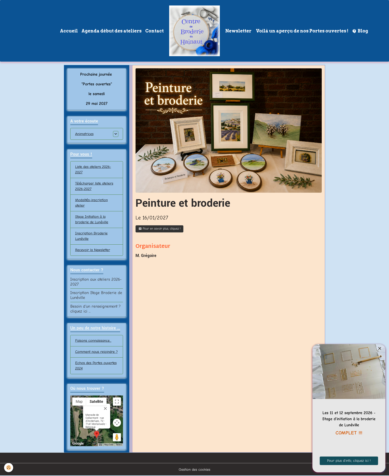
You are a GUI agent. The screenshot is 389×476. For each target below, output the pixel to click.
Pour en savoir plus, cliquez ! (161, 228)
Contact (154, 30)
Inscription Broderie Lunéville (91, 236)
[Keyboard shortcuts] (100, 444)
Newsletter (238, 30)
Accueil (69, 30)
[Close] (105, 408)
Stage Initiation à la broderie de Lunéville (91, 219)
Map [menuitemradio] (79, 401)
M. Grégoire (146, 256)
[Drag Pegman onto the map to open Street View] (117, 437)
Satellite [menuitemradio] (96, 401)
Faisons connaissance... (93, 340)
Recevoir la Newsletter (92, 250)
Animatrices (84, 134)
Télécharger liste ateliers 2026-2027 (94, 186)
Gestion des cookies (194, 469)
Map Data (108, 445)
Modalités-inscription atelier (91, 203)
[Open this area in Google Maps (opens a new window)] (78, 443)
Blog (362, 30)
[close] (379, 348)
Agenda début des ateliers (111, 30)
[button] (96, 434)
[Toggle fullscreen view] (117, 402)
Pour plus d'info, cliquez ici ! (349, 461)
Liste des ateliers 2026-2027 (93, 169)
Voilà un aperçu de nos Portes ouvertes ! (301, 30)
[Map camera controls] (117, 423)
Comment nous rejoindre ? (96, 352)
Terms (119, 445)
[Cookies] (8, 467)
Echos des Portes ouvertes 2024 (96, 366)
